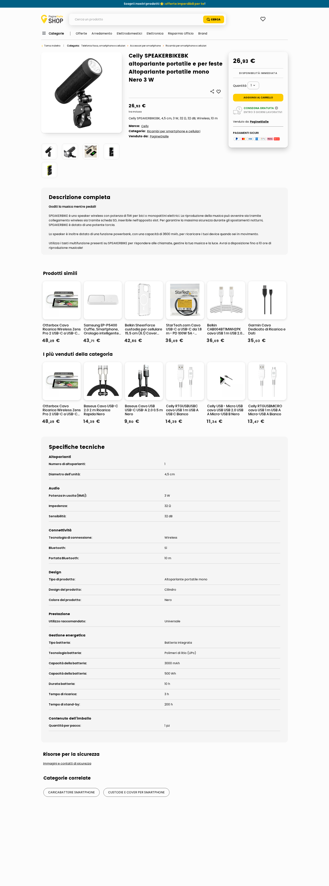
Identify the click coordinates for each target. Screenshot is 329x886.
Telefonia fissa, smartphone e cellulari (103, 45)
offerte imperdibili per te (184, 4)
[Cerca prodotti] (213, 19)
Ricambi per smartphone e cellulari (186, 45)
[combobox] (147, 19)
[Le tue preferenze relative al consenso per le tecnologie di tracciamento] (322, 879)
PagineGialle (159, 136)
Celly (145, 126)
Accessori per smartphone (145, 45)
